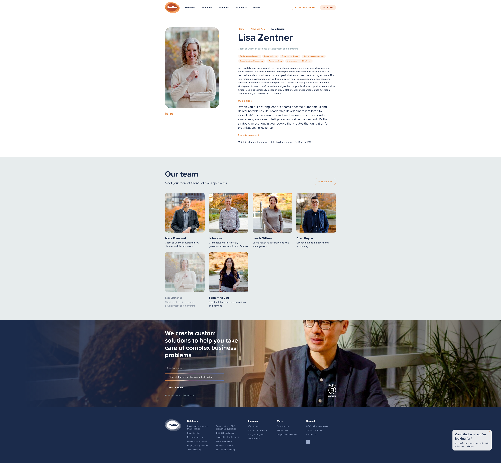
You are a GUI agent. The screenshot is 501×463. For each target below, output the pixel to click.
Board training (193, 432)
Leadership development (227, 437)
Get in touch (176, 387)
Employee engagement (197, 445)
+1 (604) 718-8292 (314, 430)
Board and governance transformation (197, 427)
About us (224, 7)
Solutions (190, 7)
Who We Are (258, 29)
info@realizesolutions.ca (317, 426)
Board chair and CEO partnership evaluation (226, 427)
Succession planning (225, 449)
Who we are (325, 181)
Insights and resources (287, 434)
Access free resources (304, 7)
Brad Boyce (304, 238)
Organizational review (197, 441)
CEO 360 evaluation (225, 432)
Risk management (224, 441)
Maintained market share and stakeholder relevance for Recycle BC (274, 142)
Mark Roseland (175, 238)
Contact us (257, 7)
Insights (240, 7)
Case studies (283, 426)
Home (241, 29)
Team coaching (194, 449)
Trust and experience (257, 430)
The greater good (256, 434)
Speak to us (327, 7)
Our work (207, 7)
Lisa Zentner (173, 297)
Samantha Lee (219, 297)
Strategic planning (224, 445)
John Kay (215, 238)
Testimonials (282, 430)
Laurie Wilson (262, 238)
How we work (254, 438)
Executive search (195, 437)
